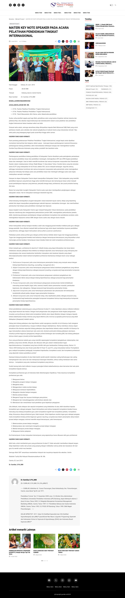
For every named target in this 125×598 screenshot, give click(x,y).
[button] (115, 5)
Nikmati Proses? (20, 19)
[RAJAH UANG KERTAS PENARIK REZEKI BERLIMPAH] (89, 57)
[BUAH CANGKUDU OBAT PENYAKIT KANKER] (44, 547)
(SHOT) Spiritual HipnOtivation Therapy (99, 86)
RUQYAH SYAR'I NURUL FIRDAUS (96, 98)
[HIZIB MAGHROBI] (89, 47)
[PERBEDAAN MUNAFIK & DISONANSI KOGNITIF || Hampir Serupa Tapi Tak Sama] (20, 547)
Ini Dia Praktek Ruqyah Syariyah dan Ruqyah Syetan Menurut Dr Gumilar (105, 72)
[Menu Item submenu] (61, 12)
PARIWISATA (106, 89)
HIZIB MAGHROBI (101, 43)
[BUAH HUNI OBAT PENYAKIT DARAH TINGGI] (69, 547)
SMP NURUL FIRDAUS (93, 104)
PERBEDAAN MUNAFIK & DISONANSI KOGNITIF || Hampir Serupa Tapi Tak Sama (19, 552)
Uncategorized (91, 108)
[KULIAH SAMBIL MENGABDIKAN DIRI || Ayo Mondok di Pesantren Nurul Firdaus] (89, 38)
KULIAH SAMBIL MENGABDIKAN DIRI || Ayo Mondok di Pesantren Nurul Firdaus (105, 35)
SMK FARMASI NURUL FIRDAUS (96, 101)
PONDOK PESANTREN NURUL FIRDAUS (98, 92)
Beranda (11, 19)
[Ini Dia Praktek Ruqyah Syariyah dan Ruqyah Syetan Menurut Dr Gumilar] (89, 76)
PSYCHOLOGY (91, 95)
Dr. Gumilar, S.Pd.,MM (29, 480)
